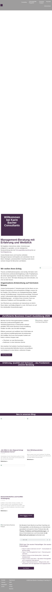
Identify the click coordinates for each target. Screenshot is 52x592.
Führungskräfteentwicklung (23, 250)
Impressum (12, 580)
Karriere (11, 588)
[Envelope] (1, 5)
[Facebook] (4, 5)
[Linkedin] (8, 5)
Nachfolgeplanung (6, 252)
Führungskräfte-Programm (33, 2)
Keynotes (48, 1)
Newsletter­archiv (4, 585)
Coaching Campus (41, 2)
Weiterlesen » (4, 461)
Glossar (3, 582)
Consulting (24, 2)
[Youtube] (10, 5)
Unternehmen (47, 6)
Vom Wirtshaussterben (35, 450)
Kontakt (3, 580)
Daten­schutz (11, 585)
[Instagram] (6, 5)
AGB (10, 582)
